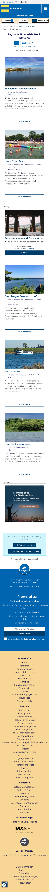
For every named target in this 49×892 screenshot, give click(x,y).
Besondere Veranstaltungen (24, 803)
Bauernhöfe (24, 675)
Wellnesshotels (24, 701)
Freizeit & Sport (24, 790)
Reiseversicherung (24, 879)
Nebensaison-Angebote (24, 726)
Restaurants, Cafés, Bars (24, 786)
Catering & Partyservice (24, 761)
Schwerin (23, 2)
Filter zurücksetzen (26, 545)
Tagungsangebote (24, 758)
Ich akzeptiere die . (25, 639)
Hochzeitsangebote (24, 764)
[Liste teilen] (16, 43)
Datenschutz (24, 873)
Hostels (24, 691)
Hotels (24, 662)
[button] (16, 8)
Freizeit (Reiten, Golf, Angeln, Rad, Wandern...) (24, 742)
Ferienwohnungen (24, 669)
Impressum (24, 870)
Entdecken (30, 26)
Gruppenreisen (24, 723)
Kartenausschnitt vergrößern (25, 551)
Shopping (24, 799)
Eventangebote (24, 739)
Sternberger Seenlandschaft (21, 296)
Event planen (24, 713)
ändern (31, 249)
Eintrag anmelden (24, 866)
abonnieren (24, 633)
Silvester (24, 748)
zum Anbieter (24, 121)
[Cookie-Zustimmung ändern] (4, 884)
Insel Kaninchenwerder (18, 444)
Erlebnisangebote (24, 729)
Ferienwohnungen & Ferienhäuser (24, 238)
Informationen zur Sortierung (24, 46)
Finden (24, 253)
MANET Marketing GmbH (28, 586)
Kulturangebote (24, 755)
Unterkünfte (24, 658)
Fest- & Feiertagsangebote (24, 732)
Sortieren (26, 43)
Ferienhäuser (24, 678)
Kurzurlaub (24, 710)
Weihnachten (24, 774)
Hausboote (24, 697)
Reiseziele (24, 812)
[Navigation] (45, 8)
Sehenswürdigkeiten (24, 796)
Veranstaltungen (24, 817)
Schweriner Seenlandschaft (20, 88)
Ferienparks (24, 688)
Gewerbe (24, 793)
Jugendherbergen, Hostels (24, 694)
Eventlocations (24, 716)
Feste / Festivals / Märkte (24, 821)
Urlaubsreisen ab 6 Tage (25, 752)
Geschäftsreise (24, 745)
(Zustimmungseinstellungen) (24, 876)
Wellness (24, 806)
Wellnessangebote (25, 777)
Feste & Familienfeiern (24, 719)
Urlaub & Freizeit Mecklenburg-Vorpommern (24, 855)
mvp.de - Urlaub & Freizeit (24, 582)
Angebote (24, 706)
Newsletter (25, 882)
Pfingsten (24, 768)
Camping (24, 681)
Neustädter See (14, 161)
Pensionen (24, 665)
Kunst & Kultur (25, 809)
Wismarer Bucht (14, 371)
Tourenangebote (24, 736)
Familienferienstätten (24, 685)
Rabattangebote (24, 771)
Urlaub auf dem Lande (24, 672)
